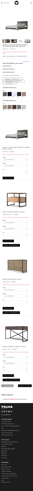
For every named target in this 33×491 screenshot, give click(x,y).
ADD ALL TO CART (25, 385)
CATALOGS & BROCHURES (8, 448)
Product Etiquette (12, 79)
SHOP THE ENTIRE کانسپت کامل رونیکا (12, 63)
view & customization (11, 245)
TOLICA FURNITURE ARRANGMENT (10, 426)
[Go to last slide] (27, 41)
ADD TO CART (8, 178)
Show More (26, 61)
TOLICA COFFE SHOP (6, 432)
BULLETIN (3, 446)
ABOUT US (4, 464)
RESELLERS (4, 451)
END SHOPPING (7, 385)
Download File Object (13, 81)
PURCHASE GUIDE (6, 421)
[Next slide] (5, 41)
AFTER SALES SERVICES (7, 423)
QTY (3, 169)
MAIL (2, 480)
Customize (9, 83)
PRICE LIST (4, 453)
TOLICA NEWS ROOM (6, 444)
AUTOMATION (5, 478)
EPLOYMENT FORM (6, 467)
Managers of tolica (5, 482)
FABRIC (4, 163)
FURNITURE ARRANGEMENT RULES (10, 430)
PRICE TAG (4, 455)
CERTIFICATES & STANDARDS (8, 473)
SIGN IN (13, 399)
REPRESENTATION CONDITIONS (9, 442)
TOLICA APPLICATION (6, 435)
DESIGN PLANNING (6, 471)
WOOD (4, 157)
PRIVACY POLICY (5, 469)
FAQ (2, 428)
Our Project (4, 457)
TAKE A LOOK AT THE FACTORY (9, 476)
